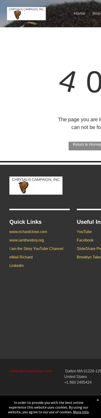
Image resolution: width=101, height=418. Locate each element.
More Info (81, 412)
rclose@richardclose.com (30, 371)
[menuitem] (79, 13)
